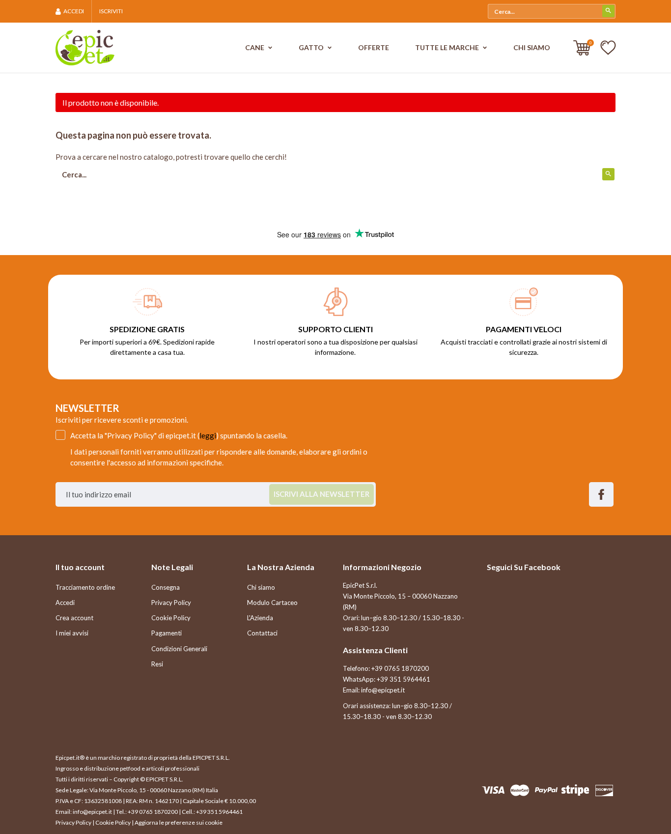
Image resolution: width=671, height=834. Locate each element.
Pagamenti (166, 633)
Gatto (312, 47)
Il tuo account (80, 567)
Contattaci (262, 633)
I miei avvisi (72, 633)
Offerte (373, 47)
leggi (207, 435)
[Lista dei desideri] (608, 47)
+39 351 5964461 (403, 679)
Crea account (74, 618)
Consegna (165, 587)
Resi (157, 664)
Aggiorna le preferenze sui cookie (179, 822)
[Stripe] (575, 790)
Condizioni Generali (179, 649)
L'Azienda (260, 618)
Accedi (65, 602)
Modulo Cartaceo (272, 602)
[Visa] (493, 790)
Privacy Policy (171, 602)
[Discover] (604, 790)
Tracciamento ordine (85, 587)
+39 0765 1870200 (400, 668)
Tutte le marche (447, 47)
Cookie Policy (171, 618)
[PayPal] (546, 790)
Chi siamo (531, 47)
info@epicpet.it (383, 690)
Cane (255, 47)
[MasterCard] (519, 790)
